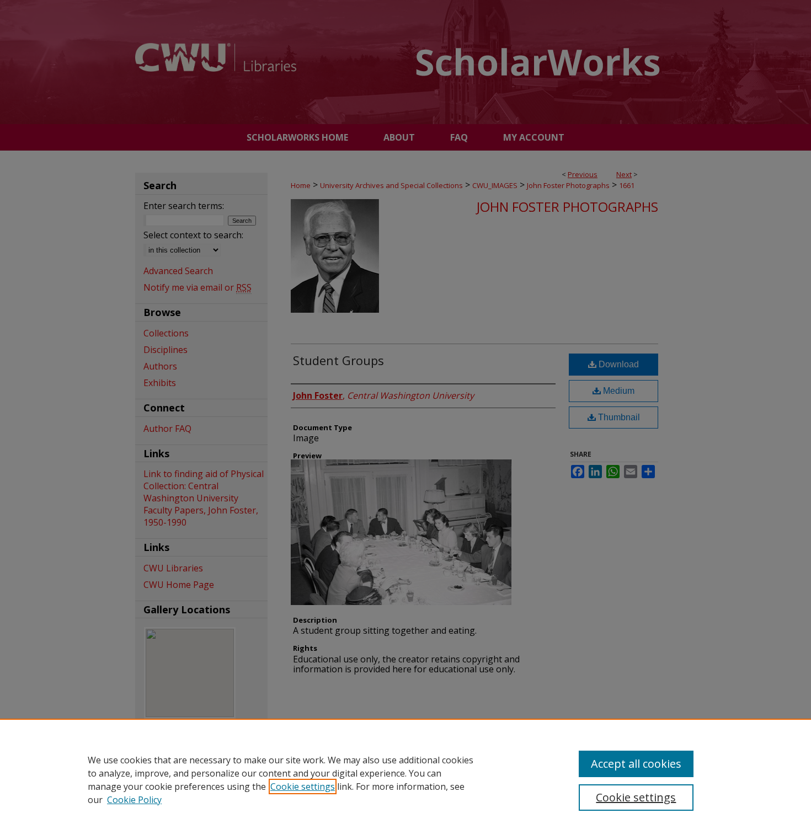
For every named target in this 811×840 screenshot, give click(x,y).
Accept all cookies (636, 763)
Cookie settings (302, 786)
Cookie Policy (134, 800)
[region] (405, 779)
